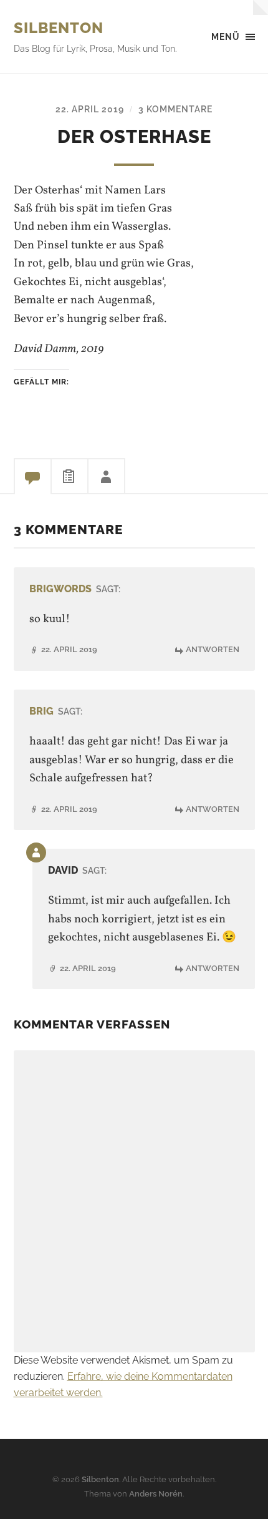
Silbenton (58, 28)
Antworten (212, 649)
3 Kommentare (175, 109)
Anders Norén (156, 1493)
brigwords (60, 589)
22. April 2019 (89, 109)
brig (41, 711)
